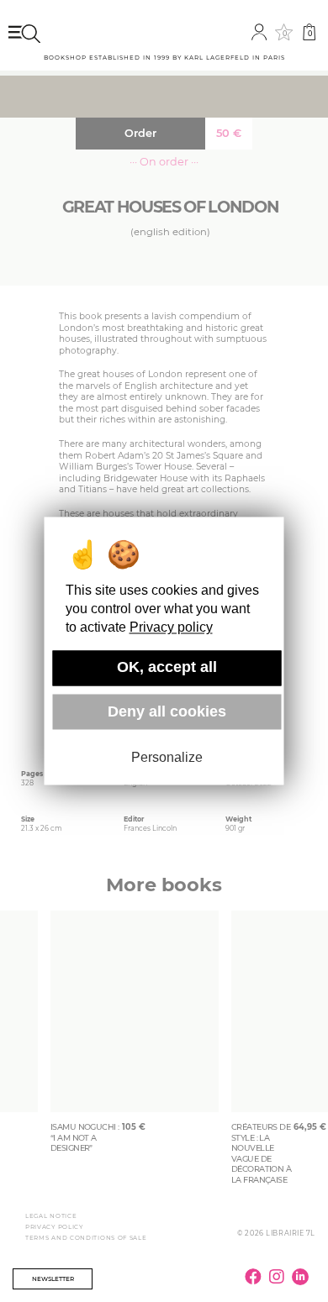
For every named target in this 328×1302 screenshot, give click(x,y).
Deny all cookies (167, 711)
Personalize (167, 757)
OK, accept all (167, 667)
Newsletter (53, 1279)
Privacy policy (171, 628)
